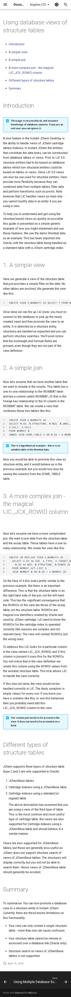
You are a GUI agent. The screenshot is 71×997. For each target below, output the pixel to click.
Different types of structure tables (31, 80)
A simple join (17, 60)
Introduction (16, 44)
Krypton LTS (38, 4)
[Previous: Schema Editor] (5, 981)
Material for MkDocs (26, 992)
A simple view (18, 52)
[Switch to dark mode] (56, 4)
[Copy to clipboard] (67, 302)
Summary (15, 88)
